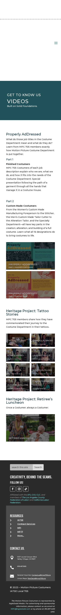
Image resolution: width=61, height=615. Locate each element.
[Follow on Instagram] (19, 489)
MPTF (20, 532)
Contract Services (26, 524)
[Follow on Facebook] (12, 489)
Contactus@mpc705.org (41, 575)
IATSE (20, 520)
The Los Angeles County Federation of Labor (27, 498)
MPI (19, 528)
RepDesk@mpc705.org (37, 578)
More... (20, 535)
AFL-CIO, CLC (33, 495)
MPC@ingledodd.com (20, 609)
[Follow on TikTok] (25, 489)
